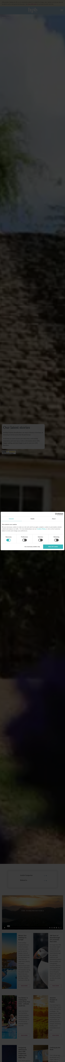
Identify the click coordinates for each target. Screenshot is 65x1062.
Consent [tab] (11, 518)
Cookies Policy (41, 529)
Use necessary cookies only (32, 546)
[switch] (24, 540)
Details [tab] (32, 518)
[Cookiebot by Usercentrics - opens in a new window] (56, 514)
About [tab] (53, 518)
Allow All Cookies (53, 546)
